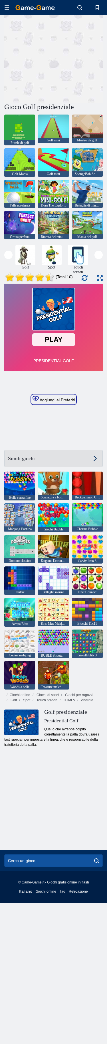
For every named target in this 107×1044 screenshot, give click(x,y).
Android (86, 700)
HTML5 (69, 700)
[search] (96, 860)
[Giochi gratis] (35, 7)
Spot (26, 700)
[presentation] (8, 255)
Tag (62, 891)
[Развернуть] (100, 278)
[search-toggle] (80, 7)
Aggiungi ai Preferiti (57, 400)
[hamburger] (6, 7)
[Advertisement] (52, 58)
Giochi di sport (47, 695)
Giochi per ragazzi (78, 695)
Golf (13, 700)
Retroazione (78, 891)
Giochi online (20, 695)
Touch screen (46, 700)
